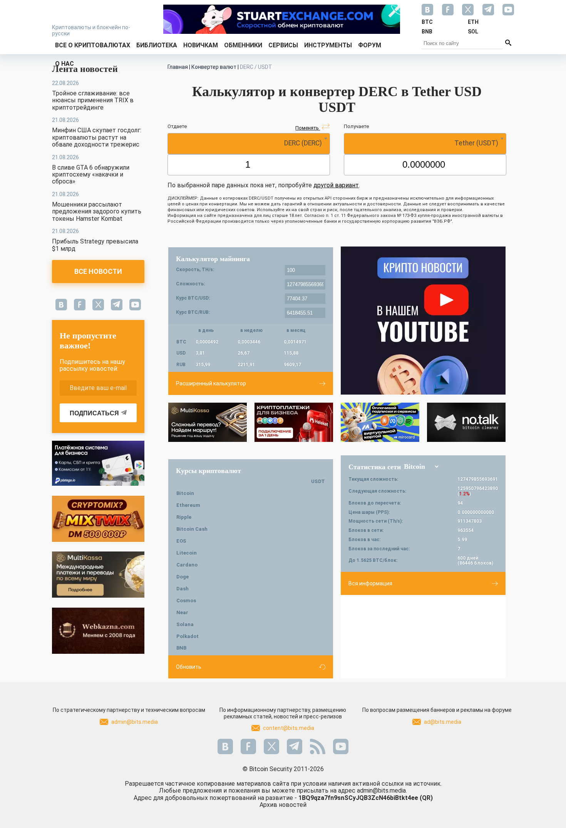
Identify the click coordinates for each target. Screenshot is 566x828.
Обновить (188, 667)
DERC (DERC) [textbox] (303, 143)
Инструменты (328, 45)
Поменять (307, 128)
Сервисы (283, 45)
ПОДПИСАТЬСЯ (94, 413)
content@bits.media (288, 728)
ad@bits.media (442, 722)
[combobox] (248, 143)
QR (426, 797)
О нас (64, 63)
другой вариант (336, 185)
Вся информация (370, 583)
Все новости (98, 271)
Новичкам (200, 45)
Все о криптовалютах (92, 45)
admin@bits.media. (382, 790)
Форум (369, 45)
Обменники (243, 45)
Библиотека (156, 45)
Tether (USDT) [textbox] (476, 143)
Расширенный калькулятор (211, 383)
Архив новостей (283, 804)
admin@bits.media (134, 722)
